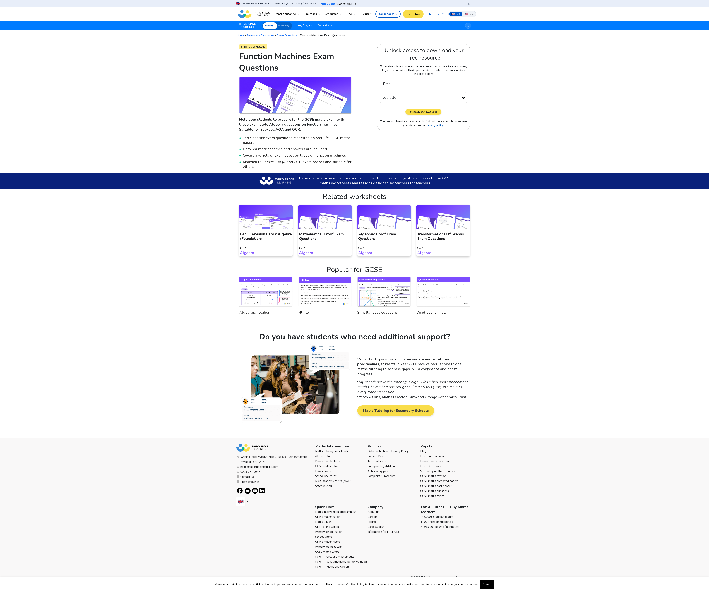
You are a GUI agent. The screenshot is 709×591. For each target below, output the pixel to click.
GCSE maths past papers (436, 486)
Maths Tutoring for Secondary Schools (396, 410)
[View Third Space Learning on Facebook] (239, 490)
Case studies (376, 527)
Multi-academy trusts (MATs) (333, 481)
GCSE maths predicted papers (439, 481)
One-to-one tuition (327, 527)
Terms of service (378, 461)
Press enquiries (249, 482)
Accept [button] (487, 584)
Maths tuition (323, 522)
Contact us (247, 477)
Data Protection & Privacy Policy (388, 451)
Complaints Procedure (381, 476)
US (471, 14)
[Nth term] (325, 293)
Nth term (306, 312)
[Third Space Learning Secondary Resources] (249, 26)
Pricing (364, 14)
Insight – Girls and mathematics (334, 557)
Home (240, 35)
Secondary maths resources (437, 471)
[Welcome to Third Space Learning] (254, 14)
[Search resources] (468, 26)
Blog (349, 14)
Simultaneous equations (377, 312)
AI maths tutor (324, 456)
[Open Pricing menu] (371, 14)
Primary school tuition (328, 532)
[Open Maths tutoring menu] (299, 14)
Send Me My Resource (423, 111)
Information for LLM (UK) (383, 532)
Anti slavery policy (379, 471)
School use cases (326, 476)
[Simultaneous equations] (384, 293)
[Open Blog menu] (355, 14)
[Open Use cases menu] (320, 14)
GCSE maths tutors (327, 552)
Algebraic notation (254, 312)
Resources (331, 14)
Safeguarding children (381, 466)
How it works (323, 471)
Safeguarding (323, 486)
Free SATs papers (431, 466)
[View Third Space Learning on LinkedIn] (262, 490)
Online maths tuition (327, 517)
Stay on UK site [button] (346, 3)
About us (373, 512)
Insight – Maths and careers (332, 566)
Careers (372, 517)
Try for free (413, 14)
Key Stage (304, 25)
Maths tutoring (286, 14)
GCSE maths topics (432, 496)
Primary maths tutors (328, 547)
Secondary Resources (260, 35)
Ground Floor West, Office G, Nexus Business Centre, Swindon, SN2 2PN (274, 459)
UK (458, 14)
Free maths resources (434, 456)
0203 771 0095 (250, 472)
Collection (323, 25)
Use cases (310, 14)
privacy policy (435, 125)
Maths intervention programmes (335, 512)
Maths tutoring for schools (331, 451)
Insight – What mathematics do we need (341, 562)
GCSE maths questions (434, 491)
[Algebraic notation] (266, 293)
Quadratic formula (431, 312)
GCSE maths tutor (326, 466)
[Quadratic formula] (443, 293)
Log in (436, 14)
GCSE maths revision (433, 476)
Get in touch (386, 14)
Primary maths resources (435, 461)
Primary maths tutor (327, 461)
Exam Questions (287, 35)
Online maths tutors (327, 542)
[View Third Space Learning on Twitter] (248, 491)
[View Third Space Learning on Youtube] (255, 491)
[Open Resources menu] (341, 14)
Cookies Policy (377, 456)
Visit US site (327, 3)
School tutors (323, 537)
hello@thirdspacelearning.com (259, 467)
